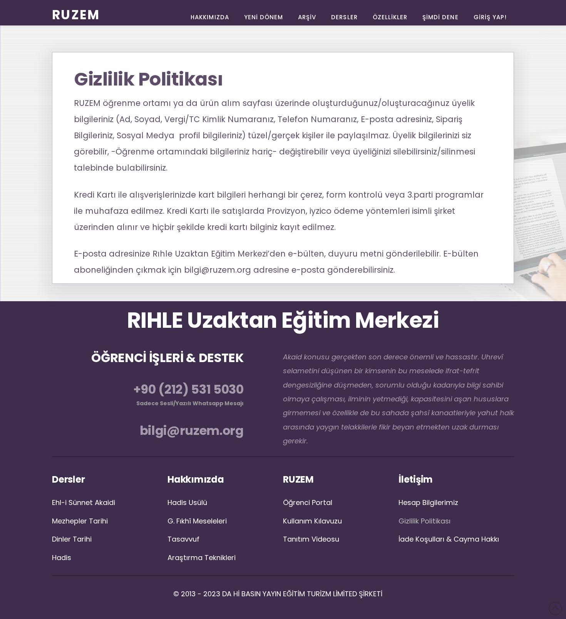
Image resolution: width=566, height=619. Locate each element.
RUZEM (76, 14)
